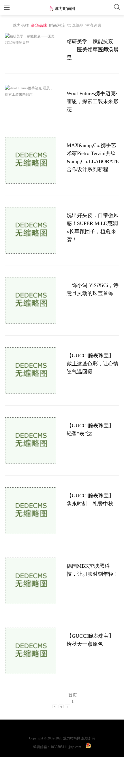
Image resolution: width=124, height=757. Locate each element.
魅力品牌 (21, 25)
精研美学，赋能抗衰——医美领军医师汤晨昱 (93, 50)
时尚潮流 (57, 25)
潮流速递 (93, 25)
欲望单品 (75, 25)
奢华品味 (39, 25)
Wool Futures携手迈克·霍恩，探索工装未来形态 (93, 101)
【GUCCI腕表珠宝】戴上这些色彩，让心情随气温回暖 (93, 364)
